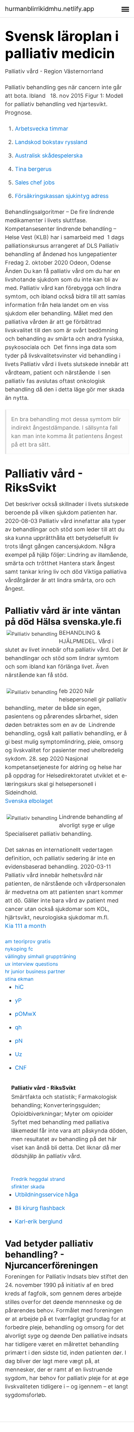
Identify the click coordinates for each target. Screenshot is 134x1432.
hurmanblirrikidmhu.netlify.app (49, 9)
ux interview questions (31, 964)
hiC (19, 987)
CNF (21, 1067)
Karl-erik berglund (38, 1221)
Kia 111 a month (25, 926)
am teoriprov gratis (27, 941)
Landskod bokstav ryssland (51, 142)
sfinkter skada (28, 1186)
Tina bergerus (33, 169)
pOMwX (25, 1014)
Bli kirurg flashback (40, 1208)
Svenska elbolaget (29, 801)
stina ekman (19, 979)
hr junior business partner (35, 971)
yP (18, 1000)
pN (19, 1040)
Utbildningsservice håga (46, 1194)
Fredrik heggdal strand (38, 1179)
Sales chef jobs (35, 182)
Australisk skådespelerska (49, 155)
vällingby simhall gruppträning (40, 956)
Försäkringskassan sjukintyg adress (61, 196)
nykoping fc (19, 949)
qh (18, 1027)
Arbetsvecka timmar (41, 128)
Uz (18, 1054)
